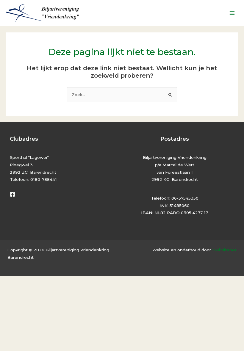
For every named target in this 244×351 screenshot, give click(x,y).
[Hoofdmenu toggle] (232, 13)
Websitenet (224, 249)
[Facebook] (12, 194)
